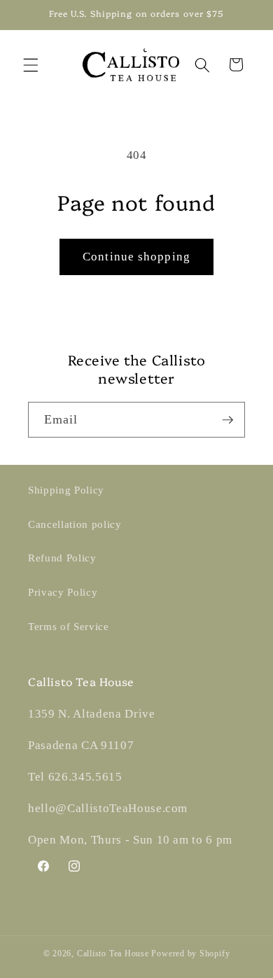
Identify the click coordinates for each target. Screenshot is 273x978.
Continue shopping (136, 256)
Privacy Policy (62, 592)
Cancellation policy (75, 524)
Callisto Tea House (113, 953)
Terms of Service (68, 626)
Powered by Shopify (190, 953)
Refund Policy (62, 558)
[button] (31, 64)
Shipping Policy (66, 490)
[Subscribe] (227, 420)
